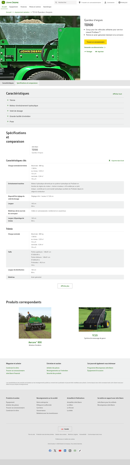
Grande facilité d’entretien (20, 116)
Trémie (12, 100)
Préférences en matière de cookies (65, 439)
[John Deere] (11, 2)
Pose (12, 121)
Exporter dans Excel (118, 161)
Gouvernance (41, 410)
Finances (24, 7)
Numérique (47, 7)
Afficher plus (65, 286)
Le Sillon (70, 405)
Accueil (4, 7)
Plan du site (31, 434)
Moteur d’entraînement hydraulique (24, 105)
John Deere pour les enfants (107, 402)
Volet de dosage (16, 111)
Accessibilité (82, 434)
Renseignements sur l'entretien (57, 370)
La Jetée (70, 410)
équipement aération (22, 12)
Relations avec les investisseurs (47, 413)
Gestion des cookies (61, 434)
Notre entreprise (42, 402)
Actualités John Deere (74, 402)
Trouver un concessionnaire (95, 42)
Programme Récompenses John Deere (100, 368)
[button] (50, 450)
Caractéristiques (8, 83)
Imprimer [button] (101, 51)
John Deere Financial (13, 373)
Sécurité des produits (54, 373)
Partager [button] (89, 51)
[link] (123, 2)
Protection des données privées (45, 434)
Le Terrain (70, 408)
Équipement (13, 7)
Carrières (40, 408)
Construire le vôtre (12, 368)
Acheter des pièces (53, 368)
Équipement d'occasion (95, 370)
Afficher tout (117, 94)
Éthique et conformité (44, 405)
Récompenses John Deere (106, 405)
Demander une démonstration (93, 47)
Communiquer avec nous (95, 434)
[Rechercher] (56, 2)
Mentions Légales (73, 434)
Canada (66, 429)
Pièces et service (35, 7)
